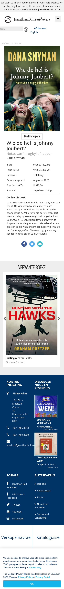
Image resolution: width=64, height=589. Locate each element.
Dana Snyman (16, 158)
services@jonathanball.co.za (22, 445)
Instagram (17, 518)
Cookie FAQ (35, 567)
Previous (5, 318)
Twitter (16, 504)
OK (31, 584)
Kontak (40, 497)
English (34, 32)
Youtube (16, 511)
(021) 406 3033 (20, 427)
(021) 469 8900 (20, 434)
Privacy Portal (42, 577)
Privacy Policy (25, 577)
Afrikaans (40, 28)
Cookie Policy (19, 567)
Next (58, 318)
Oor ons (41, 483)
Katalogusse (43, 490)
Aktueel (17, 43)
